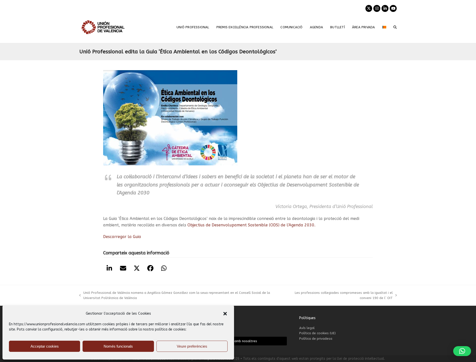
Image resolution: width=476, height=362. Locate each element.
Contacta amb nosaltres (238, 341)
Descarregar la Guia (122, 236)
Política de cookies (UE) (317, 333)
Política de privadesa (315, 338)
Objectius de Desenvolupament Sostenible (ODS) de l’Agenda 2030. (251, 225)
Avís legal (307, 328)
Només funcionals (118, 346)
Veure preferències (192, 346)
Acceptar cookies (44, 346)
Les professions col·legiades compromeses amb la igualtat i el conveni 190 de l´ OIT (339, 296)
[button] (225, 313)
